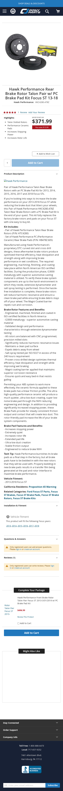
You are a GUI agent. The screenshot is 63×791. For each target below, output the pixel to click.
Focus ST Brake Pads (28, 495)
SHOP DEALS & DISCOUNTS (31, 3)
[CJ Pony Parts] (30, 12)
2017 (31, 525)
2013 (8, 525)
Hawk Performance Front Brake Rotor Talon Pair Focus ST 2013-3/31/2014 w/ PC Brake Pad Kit (37, 600)
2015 (20, 525)
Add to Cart (31, 633)
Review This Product (25, 617)
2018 (36, 525)
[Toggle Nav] (4, 11)
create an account (32, 549)
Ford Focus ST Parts (38, 491)
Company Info (10, 737)
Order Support (10, 730)
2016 (25, 525)
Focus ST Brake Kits (24, 498)
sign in (18, 549)
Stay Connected (11, 722)
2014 (14, 525)
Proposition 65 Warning (42, 486)
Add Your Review (36, 112)
